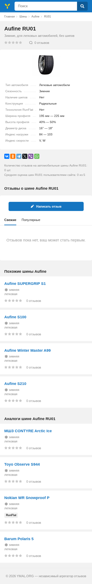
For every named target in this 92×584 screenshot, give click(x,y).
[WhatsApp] (36, 156)
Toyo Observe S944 (22, 464)
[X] (24, 156)
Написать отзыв (48, 206)
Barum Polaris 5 (19, 539)
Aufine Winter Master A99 (27, 350)
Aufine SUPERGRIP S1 (25, 283)
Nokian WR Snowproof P (26, 498)
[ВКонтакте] (6, 156)
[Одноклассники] (12, 156)
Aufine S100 (15, 317)
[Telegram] (18, 156)
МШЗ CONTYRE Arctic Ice (28, 431)
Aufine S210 (15, 384)
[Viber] (30, 156)
